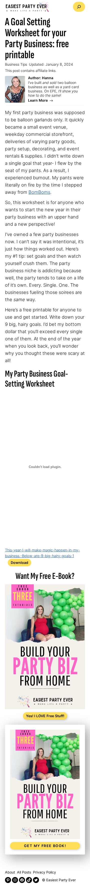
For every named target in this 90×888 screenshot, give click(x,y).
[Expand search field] (79, 7)
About (10, 872)
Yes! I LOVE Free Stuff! (45, 716)
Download (19, 562)
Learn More (38, 100)
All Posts (24, 872)
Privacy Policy (44, 872)
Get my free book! (45, 846)
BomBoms (39, 192)
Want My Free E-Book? (45, 576)
